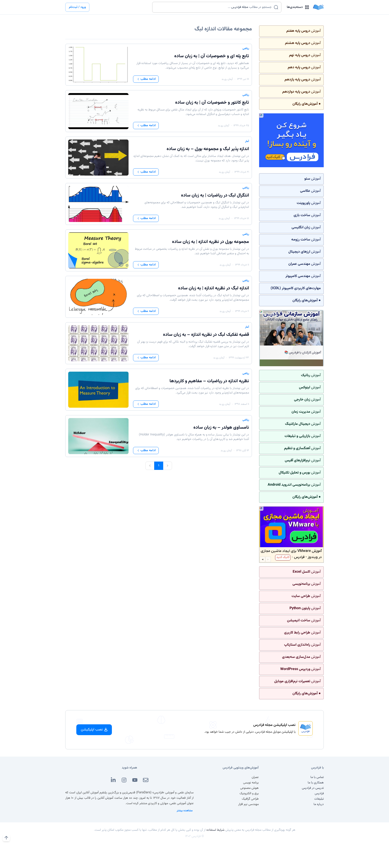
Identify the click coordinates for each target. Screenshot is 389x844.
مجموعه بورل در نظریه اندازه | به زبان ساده (210, 241)
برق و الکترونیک (249, 793)
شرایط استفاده (215, 830)
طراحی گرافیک (250, 798)
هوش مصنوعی (249, 788)
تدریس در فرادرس (313, 788)
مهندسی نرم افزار (248, 804)
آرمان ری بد (227, 79)
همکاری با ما (316, 782)
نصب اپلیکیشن (92, 729)
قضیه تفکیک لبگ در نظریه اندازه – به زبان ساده (206, 334)
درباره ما (319, 804)
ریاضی (245, 48)
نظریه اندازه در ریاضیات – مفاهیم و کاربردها (209, 381)
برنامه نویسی (251, 782)
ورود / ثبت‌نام (77, 7)
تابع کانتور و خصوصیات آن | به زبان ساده (212, 102)
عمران (255, 777)
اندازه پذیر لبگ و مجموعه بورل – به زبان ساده (208, 149)
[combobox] (214, 7)
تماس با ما (317, 777)
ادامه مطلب (148, 79)
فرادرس (319, 793)
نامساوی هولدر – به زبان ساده (221, 427)
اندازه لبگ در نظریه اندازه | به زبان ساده (213, 288)
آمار (247, 141)
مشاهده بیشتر (185, 810)
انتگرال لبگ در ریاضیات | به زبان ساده (215, 195)
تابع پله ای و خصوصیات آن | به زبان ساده (211, 56)
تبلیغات (319, 798)
